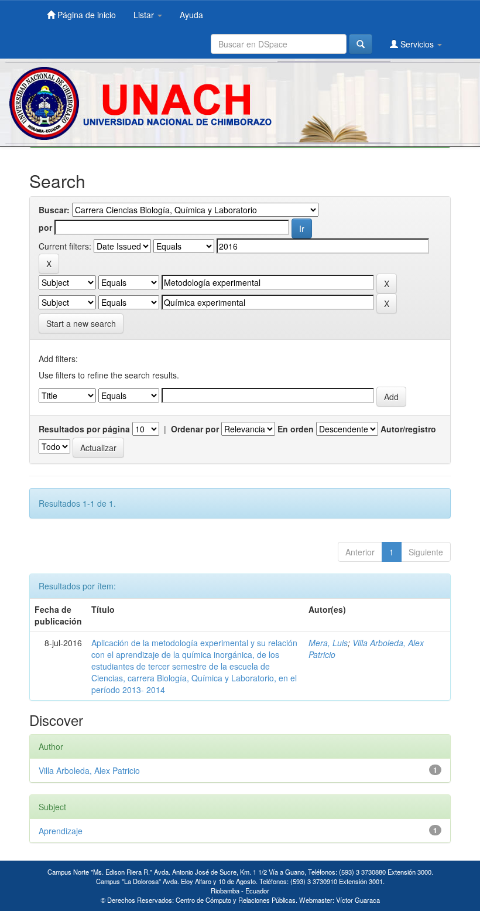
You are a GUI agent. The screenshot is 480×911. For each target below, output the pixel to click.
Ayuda (191, 15)
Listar (144, 15)
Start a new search (81, 323)
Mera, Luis (328, 643)
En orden (295, 429)
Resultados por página (84, 429)
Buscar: (54, 210)
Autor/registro (408, 429)
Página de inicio (85, 15)
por (45, 227)
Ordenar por (195, 429)
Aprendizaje (61, 831)
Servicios (417, 44)
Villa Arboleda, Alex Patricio (89, 770)
